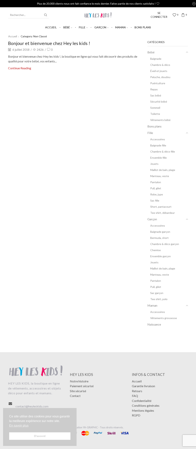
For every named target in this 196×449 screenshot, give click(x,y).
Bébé (66, 27)
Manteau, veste (159, 176)
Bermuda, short (159, 237)
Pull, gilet (155, 188)
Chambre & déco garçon (164, 244)
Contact (75, 396)
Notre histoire (79, 381)
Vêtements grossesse (163, 318)
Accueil (51, 27)
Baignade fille (158, 145)
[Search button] (45, 15)
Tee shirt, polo (158, 299)
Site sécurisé (78, 391)
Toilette (155, 113)
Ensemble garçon (160, 256)
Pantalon (155, 182)
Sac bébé (155, 95)
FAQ (135, 396)
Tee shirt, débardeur (162, 212)
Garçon (100, 27)
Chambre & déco (160, 64)
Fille (82, 27)
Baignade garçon (160, 231)
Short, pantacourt (161, 206)
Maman (120, 27)
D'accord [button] (40, 436)
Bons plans (143, 27)
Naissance (154, 324)
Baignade (155, 58)
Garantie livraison (143, 386)
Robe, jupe (156, 194)
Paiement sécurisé (82, 386)
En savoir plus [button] (19, 425)
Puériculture (157, 83)
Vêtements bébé (160, 120)
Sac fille (154, 200)
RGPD (136, 415)
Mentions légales (143, 410)
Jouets (154, 163)
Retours (137, 391)
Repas (154, 89)
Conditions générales (145, 405)
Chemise (155, 250)
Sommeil (155, 107)
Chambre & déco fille (162, 151)
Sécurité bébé (158, 101)
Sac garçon (156, 293)
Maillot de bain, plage (162, 169)
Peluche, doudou (160, 77)
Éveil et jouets (158, 71)
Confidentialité (141, 400)
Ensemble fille (158, 157)
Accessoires (157, 139)
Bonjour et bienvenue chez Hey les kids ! (49, 43)
